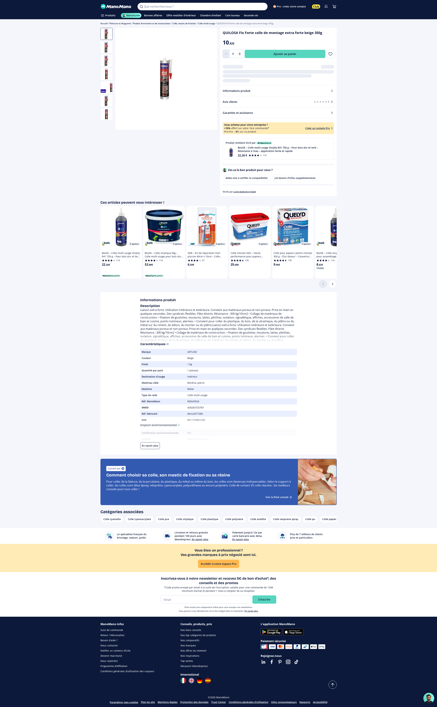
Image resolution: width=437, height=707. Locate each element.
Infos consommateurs (284, 702)
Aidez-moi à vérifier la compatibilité (247, 178)
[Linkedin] (263, 662)
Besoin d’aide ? (108, 640)
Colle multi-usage (206, 23)
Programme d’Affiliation (113, 666)
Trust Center (218, 702)
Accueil (103, 23)
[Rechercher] (141, 6)
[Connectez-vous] (326, 6)
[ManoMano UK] (191, 680)
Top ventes (186, 661)
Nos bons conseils (190, 630)
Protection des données (194, 702)
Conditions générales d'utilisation (248, 702)
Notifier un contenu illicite (115, 650)
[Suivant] (332, 284)
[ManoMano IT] (183, 680)
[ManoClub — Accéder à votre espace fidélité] (316, 6)
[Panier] (334, 6)
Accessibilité (320, 702)
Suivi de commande (111, 630)
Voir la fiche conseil (276, 497)
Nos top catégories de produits (198, 635)
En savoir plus (251, 610)
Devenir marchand (111, 655)
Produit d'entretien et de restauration (151, 23)
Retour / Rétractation (112, 635)
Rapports (304, 702)
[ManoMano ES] (208, 680)
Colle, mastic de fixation (184, 23)
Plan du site (148, 702)
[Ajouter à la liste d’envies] (330, 54)
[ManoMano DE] (199, 680)
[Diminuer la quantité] (226, 54)
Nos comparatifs (189, 640)
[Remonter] (332, 685)
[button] (278, 149)
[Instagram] (288, 662)
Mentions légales (168, 702)
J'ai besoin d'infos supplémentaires (295, 178)
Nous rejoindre (109, 661)
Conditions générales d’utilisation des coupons (127, 671)
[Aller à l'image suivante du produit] (210, 79)
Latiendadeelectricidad (244, 191)
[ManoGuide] (428, 698)
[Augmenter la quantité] (239, 54)
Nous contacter (109, 645)
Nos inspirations (189, 655)
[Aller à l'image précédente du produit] (122, 79)
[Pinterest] (280, 662)
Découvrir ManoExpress (194, 666)
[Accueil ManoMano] (116, 6)
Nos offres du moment (193, 650)
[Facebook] (271, 662)
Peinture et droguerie (120, 23)
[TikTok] (296, 662)
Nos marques (188, 645)
